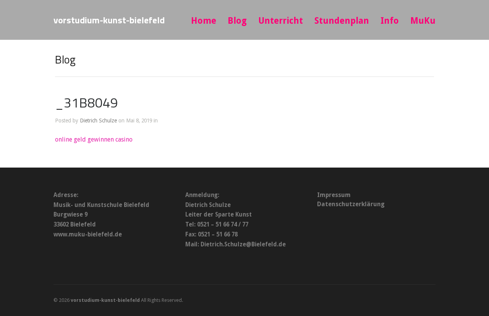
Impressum (334, 195)
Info (390, 21)
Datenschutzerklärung (351, 204)
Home (203, 21)
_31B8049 (86, 102)
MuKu (423, 21)
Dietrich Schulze (98, 120)
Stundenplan (341, 21)
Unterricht (280, 21)
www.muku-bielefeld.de (87, 234)
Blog (237, 21)
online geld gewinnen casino (94, 139)
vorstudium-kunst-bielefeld (109, 20)
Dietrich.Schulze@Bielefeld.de (243, 244)
